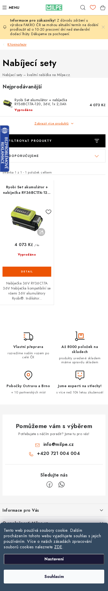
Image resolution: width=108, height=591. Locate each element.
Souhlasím (54, 576)
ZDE (58, 547)
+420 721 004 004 (58, 453)
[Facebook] (49, 485)
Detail (27, 272)
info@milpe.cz (58, 444)
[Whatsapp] (62, 485)
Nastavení (54, 559)
